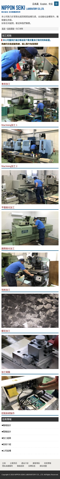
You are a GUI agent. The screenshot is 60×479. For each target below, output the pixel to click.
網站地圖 (43, 466)
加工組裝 (7, 438)
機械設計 (7, 425)
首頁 (3, 29)
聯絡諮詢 (20, 466)
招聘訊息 (31, 466)
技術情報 (10, 29)
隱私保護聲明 (7, 466)
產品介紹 (24, 463)
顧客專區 (36, 463)
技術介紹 (7, 444)
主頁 (4, 463)
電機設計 (7, 431)
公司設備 (7, 450)
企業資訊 (13, 463)
